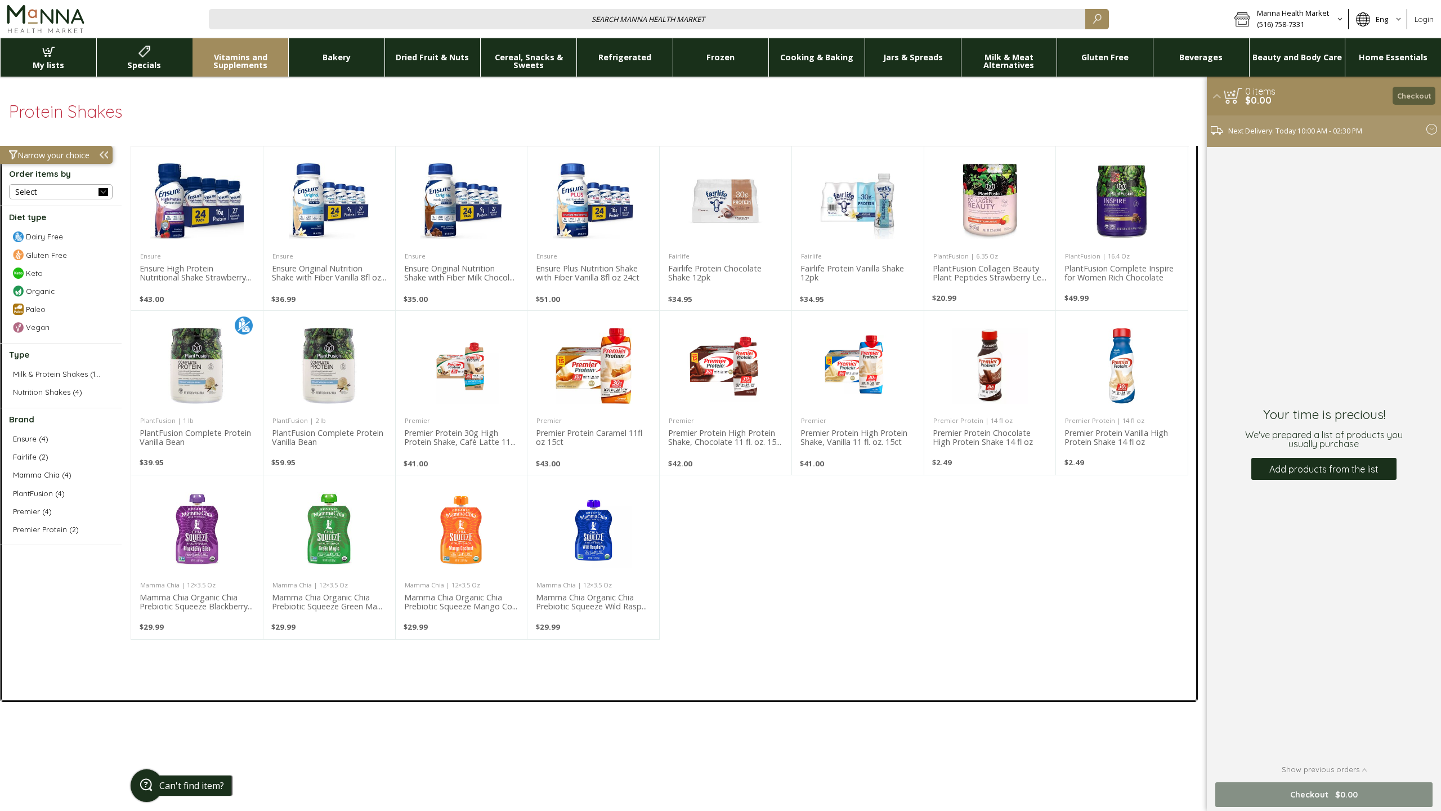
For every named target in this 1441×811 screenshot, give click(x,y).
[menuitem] (48, 57)
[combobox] (659, 19)
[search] (1097, 19)
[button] (1287, 19)
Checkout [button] (1414, 95)
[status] (1260, 91)
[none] (197, 228)
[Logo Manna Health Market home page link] (45, 19)
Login (1424, 19)
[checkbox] (61, 237)
